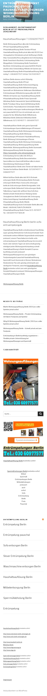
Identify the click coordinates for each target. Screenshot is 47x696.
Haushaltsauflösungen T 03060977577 (23, 39)
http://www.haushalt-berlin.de (12, 642)
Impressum (7, 680)
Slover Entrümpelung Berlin (18, 556)
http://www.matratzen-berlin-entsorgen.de (16, 634)
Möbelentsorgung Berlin (16, 587)
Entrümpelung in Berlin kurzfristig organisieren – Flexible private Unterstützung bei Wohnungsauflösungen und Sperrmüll (21, 338)
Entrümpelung (11, 608)
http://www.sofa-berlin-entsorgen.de (14, 636)
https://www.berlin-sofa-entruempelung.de (19, 153)
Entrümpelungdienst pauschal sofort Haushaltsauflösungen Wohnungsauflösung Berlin (23, 10)
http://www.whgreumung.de (12, 647)
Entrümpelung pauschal (16, 534)
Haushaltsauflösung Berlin (13, 461)
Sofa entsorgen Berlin (15, 545)
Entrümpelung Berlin (15, 519)
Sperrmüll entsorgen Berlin (17, 471)
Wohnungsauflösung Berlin (13, 284)
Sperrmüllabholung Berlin (17, 598)
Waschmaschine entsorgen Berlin (22, 566)
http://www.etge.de (9, 650)
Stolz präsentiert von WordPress (15, 691)
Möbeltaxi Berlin (8, 645)
